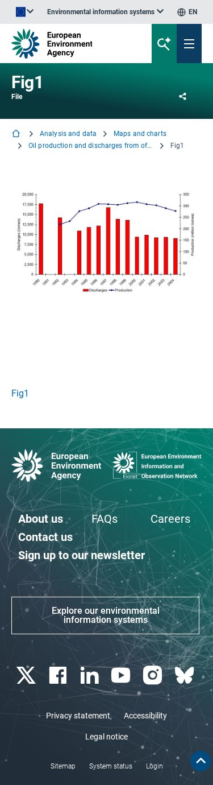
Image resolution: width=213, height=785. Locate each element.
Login (154, 766)
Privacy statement (78, 715)
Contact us (45, 537)
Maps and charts (140, 134)
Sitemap (63, 766)
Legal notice (106, 736)
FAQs (104, 519)
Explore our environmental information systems (106, 615)
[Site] (71, 43)
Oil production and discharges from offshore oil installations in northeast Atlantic (90, 146)
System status (110, 766)
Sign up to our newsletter (81, 555)
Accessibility (145, 715)
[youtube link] (122, 675)
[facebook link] (58, 675)
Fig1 (20, 393)
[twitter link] (26, 675)
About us (40, 519)
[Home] (17, 135)
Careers (170, 519)
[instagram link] (154, 675)
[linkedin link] (90, 675)
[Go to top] (200, 761)
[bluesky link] (185, 675)
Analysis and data (68, 134)
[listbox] (105, 12)
